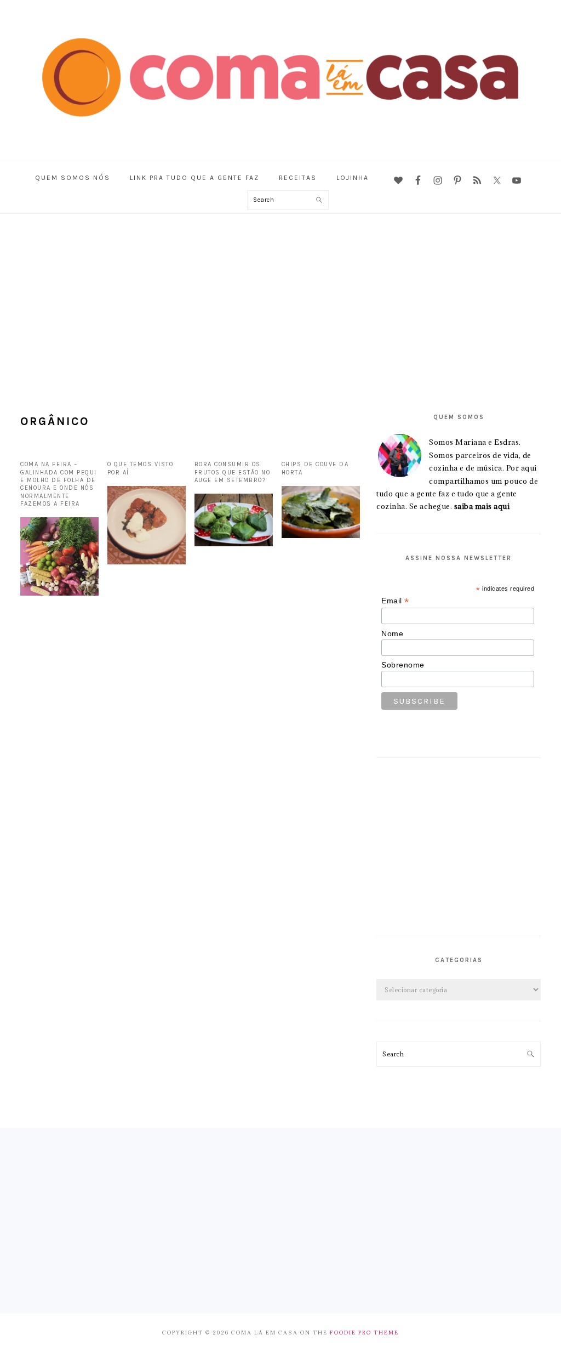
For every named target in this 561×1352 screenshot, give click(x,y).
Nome (392, 633)
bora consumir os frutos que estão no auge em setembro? (232, 472)
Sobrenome (403, 664)
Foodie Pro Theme (364, 1332)
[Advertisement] (280, 296)
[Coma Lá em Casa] (280, 133)
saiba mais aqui (482, 506)
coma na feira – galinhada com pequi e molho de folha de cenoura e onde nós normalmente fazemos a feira (58, 484)
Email (395, 601)
